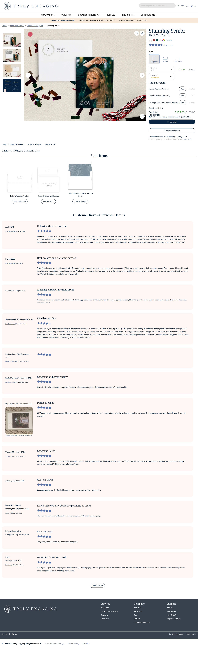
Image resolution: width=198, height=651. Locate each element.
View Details (187, 139)
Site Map (86, 644)
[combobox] (159, 5)
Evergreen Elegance (11, 382)
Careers (137, 619)
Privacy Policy (73, 644)
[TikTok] (3, 634)
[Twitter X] (7, 634)
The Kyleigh (8, 565)
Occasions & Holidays (88, 15)
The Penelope (9, 435)
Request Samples (173, 619)
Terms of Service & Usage (54, 644)
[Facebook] (10, 634)
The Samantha (9, 456)
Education (105, 619)
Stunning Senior (10, 231)
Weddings (66, 15)
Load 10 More (97, 585)
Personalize (172, 122)
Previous (28, 75)
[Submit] (178, 5)
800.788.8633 (177, 634)
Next (142, 75)
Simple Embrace (10, 324)
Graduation (47, 15)
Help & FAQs (172, 615)
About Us (137, 608)
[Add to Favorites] (136, 33)
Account (170, 608)
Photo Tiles (127, 15)
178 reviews (168, 45)
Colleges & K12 (148, 15)
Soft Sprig (8, 513)
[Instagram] (17, 634)
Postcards (178, 61)
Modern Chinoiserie (11, 361)
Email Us (192, 634)
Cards (165, 61)
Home (4, 26)
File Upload (171, 611)
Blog (135, 615)
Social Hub (138, 611)
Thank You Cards (17, 26)
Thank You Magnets (35, 26)
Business (111, 15)
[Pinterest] (13, 634)
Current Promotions (142, 622)
